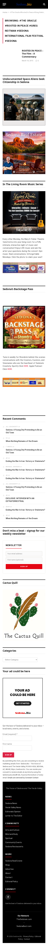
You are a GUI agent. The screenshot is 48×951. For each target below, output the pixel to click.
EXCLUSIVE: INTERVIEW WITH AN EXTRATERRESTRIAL (20, 499)
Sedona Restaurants (14, 846)
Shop (7, 865)
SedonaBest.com (24, 926)
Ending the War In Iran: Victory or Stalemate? (25, 461)
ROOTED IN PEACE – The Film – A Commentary (32, 53)
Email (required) (10, 734)
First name (7, 744)
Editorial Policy (11, 881)
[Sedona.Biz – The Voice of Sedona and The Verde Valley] (24, 4)
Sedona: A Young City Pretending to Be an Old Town (24, 431)
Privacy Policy (28, 936)
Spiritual (8, 838)
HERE (26, 366)
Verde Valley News (13, 807)
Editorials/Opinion (13, 812)
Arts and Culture (12, 830)
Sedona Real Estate (13, 861)
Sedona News (11, 803)
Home (5, 12)
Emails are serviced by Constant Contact (23, 778)
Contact (8, 877)
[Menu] (4, 4)
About (8, 873)
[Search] (44, 4)
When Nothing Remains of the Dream (22, 441)
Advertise (9, 869)
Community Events (13, 842)
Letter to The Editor (13, 816)
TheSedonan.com (24, 919)
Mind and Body (11, 834)
